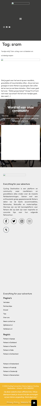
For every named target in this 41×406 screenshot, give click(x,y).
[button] (20, 19)
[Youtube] (9, 27)
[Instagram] (4, 27)
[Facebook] (7, 27)
